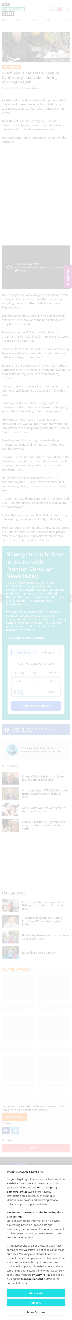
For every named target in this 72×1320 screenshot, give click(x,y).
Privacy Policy (41, 1274)
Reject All (36, 1302)
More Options (36, 1312)
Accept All (36, 1293)
